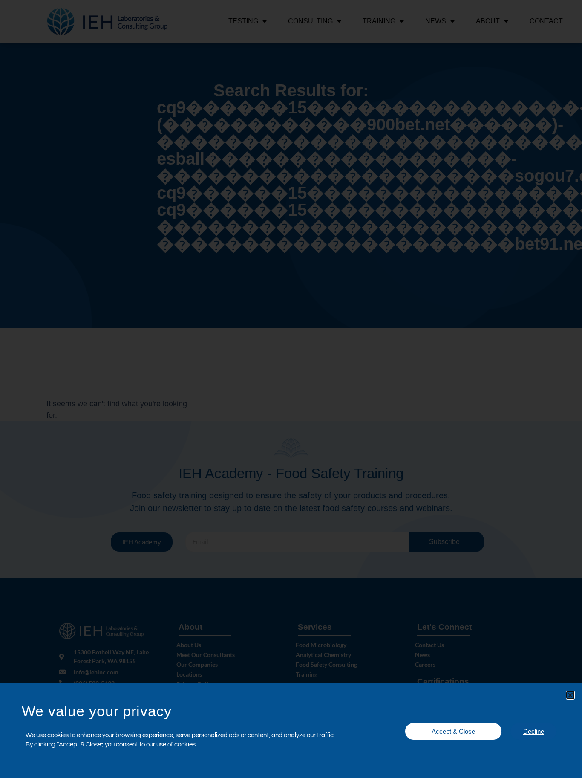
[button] (570, 695)
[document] (291, 389)
